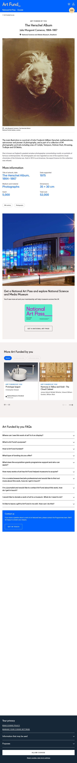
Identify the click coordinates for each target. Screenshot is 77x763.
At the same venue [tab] (33, 358)
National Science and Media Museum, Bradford (39, 34)
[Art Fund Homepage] (11, 4)
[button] (38, 328)
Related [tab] (8, 358)
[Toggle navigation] (72, 10)
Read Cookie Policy (11, 725)
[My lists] (69, 4)
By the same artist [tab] (19, 358)
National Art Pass (9, 10)
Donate (20, 10)
